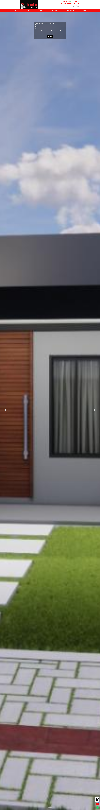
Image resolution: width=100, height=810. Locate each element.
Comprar (28, 10)
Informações (54, 10)
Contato (85, 10)
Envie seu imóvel (70, 10)
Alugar (41, 10)
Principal (15, 10)
